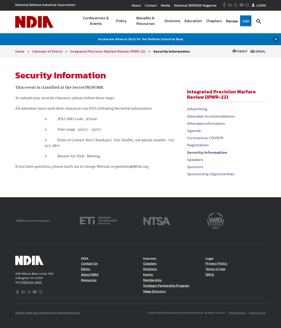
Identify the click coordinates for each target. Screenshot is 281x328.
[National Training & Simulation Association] (156, 220)
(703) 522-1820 (31, 282)
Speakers (195, 160)
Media (165, 5)
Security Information (171, 51)
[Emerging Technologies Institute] (98, 220)
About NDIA (90, 274)
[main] (140, 127)
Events (148, 274)
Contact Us (89, 263)
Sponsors (195, 167)
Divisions (150, 268)
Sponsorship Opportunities (211, 174)
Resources (88, 280)
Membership (152, 280)
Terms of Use (215, 268)
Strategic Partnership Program (166, 285)
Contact (151, 5)
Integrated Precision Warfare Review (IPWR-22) (108, 51)
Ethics (85, 268)
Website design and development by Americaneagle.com (48, 313)
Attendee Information (206, 123)
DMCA (210, 274)
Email (260, 51)
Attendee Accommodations (211, 116)
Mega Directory (154, 291)
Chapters (150, 263)
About (136, 5)
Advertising (197, 109)
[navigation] (165, 22)
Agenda (194, 131)
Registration (198, 145)
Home (19, 51)
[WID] (215, 220)
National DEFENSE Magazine (195, 5)
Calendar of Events (47, 51)
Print (242, 51)
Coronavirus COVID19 (205, 138)
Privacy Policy (217, 263)
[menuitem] (96, 22)
